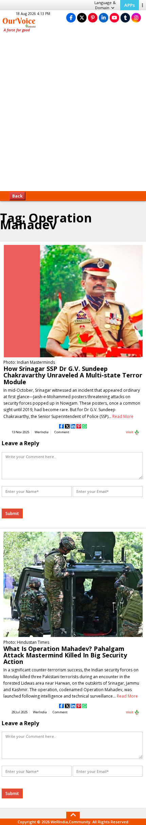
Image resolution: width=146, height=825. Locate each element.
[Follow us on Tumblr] (125, 17)
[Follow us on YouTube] (114, 17)
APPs (129, 5)
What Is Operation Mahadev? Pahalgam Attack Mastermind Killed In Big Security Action (65, 655)
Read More (122, 416)
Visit (130, 432)
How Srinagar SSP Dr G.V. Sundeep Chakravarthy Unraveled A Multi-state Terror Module (72, 375)
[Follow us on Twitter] (82, 17)
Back (17, 196)
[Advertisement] (73, 114)
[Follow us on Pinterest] (92, 17)
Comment (61, 432)
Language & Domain (105, 5)
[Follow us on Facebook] (71, 17)
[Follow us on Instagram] (136, 17)
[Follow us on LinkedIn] (103, 17)
